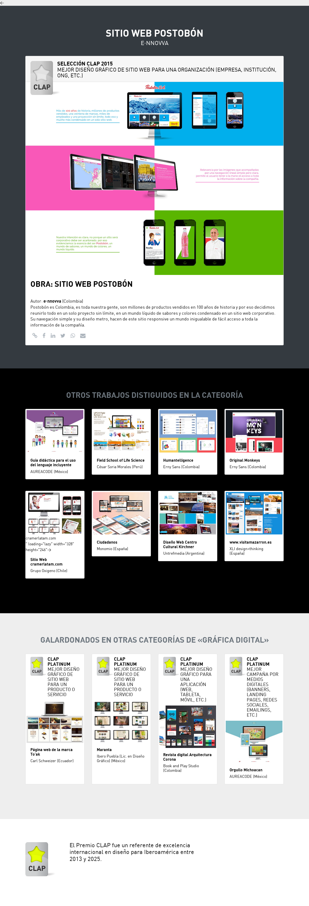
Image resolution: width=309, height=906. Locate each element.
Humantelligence (178, 460)
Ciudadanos (107, 542)
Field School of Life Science (121, 460)
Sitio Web (38, 560)
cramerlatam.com (41, 538)
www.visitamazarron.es (251, 542)
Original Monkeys (245, 460)
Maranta (104, 750)
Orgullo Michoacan (246, 770)
